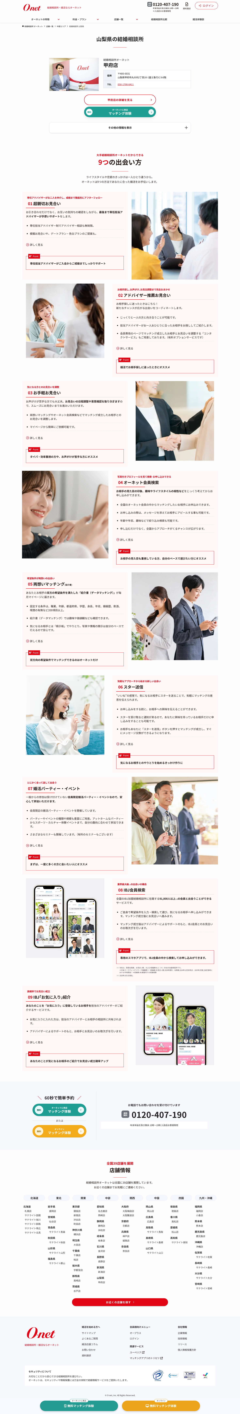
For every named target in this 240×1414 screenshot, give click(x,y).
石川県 (100, 1246)
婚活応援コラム (90, 1344)
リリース (182, 1344)
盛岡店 (52, 1211)
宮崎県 (198, 1283)
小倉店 (199, 1215)
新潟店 (101, 1271)
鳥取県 (149, 1227)
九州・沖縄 (205, 1198)
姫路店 (126, 1240)
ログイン (134, 1338)
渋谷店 (77, 1219)
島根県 (149, 1238)
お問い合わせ (89, 1349)
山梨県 (100, 1277)
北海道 (34, 1198)
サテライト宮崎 (204, 1288)
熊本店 (199, 1225)
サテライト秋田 (57, 1242)
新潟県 (100, 1267)
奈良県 (125, 1246)
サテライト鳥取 (155, 1231)
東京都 (76, 1206)
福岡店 (199, 1211)
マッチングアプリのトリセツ (145, 1358)
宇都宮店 (78, 1270)
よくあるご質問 (90, 1338)
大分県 (198, 1273)
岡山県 (149, 1206)
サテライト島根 (155, 1242)
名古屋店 (102, 1211)
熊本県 (198, 1221)
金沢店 (101, 1251)
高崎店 (77, 1280)
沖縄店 (199, 1246)
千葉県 (76, 1250)
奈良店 (126, 1251)
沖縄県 (198, 1242)
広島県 (149, 1217)
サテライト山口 (155, 1252)
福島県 (51, 1258)
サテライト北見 (33, 1232)
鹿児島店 (200, 1236)
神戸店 (126, 1236)
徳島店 (175, 1211)
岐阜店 (101, 1240)
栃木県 (76, 1265)
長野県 (100, 1257)
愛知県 (100, 1206)
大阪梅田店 (128, 1211)
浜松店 (101, 1230)
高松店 (175, 1221)
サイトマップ (89, 1333)
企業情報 (182, 1333)
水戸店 (77, 1291)
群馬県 (76, 1276)
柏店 (76, 1259)
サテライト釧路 (33, 1223)
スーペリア (135, 1352)
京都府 (125, 1221)
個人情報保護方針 (187, 1349)
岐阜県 (100, 1236)
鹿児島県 (200, 1231)
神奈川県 (77, 1230)
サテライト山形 (57, 1252)
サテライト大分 (204, 1277)
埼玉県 (76, 1240)
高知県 (174, 1238)
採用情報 (182, 1338)
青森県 (51, 1227)
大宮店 (77, 1244)
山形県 (51, 1248)
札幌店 (28, 1211)
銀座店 (77, 1211)
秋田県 (51, 1238)
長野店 (101, 1261)
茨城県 (76, 1286)
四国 (181, 1198)
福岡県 (198, 1206)
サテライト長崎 (204, 1267)
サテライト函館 (33, 1215)
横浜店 (77, 1234)
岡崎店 (101, 1215)
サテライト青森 (57, 1231)
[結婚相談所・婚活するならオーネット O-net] (32, 7)
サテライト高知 (180, 1242)
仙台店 (52, 1221)
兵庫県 (125, 1231)
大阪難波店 (128, 1215)
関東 (83, 1198)
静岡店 (101, 1225)
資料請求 (86, 1355)
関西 (132, 1198)
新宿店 (77, 1215)
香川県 (174, 1217)
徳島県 (174, 1206)
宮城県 (51, 1217)
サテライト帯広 (33, 1228)
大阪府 (125, 1206)
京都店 (126, 1225)
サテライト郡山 (57, 1263)
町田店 (77, 1223)
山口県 (149, 1248)
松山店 (175, 1231)
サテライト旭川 (33, 1219)
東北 (58, 1198)
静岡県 (100, 1221)
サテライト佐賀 (204, 1257)
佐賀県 (198, 1252)
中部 (107, 1198)
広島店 (150, 1221)
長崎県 (198, 1263)
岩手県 (51, 1206)
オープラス (135, 1333)
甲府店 (101, 1282)
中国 (156, 1198)
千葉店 (77, 1255)
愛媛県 (174, 1227)
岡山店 (150, 1211)
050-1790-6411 (126, 84)
